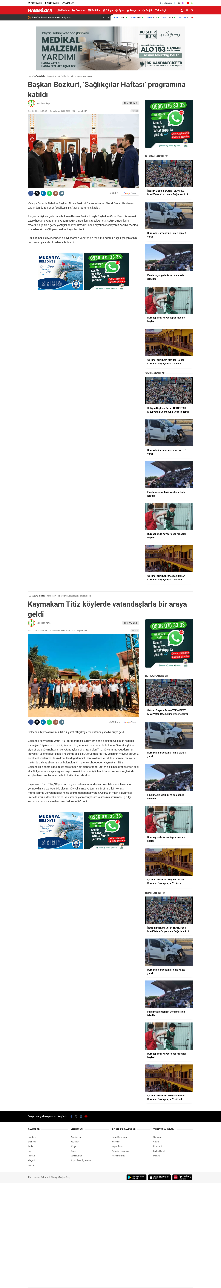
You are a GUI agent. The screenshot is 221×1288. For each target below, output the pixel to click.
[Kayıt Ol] (182, 10)
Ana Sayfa (76, 1137)
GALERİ (36, 3)
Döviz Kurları (76, 1155)
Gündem (65, 10)
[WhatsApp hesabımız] (192, 3)
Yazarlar (75, 1141)
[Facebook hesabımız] (174, 3)
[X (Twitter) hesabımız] (179, 3)
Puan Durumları (119, 1137)
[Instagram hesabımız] (183, 3)
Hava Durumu (118, 1155)
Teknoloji (160, 10)
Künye (74, 1146)
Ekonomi (80, 10)
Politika (95, 10)
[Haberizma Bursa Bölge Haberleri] (40, 13)
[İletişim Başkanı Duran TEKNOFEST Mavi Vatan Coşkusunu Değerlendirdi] (169, 173)
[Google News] (130, 193)
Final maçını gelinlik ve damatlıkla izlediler (51, 17)
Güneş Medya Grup (60, 1177)
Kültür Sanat (159, 1151)
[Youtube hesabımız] (188, 3)
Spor (121, 10)
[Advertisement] (13, 70)
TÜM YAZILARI (130, 103)
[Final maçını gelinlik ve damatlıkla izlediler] (169, 257)
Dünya (109, 10)
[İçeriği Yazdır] (61, 193)
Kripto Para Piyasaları (81, 1160)
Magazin (135, 10)
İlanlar (31, 1146)
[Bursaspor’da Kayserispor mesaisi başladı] (169, 300)
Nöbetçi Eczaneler (120, 1151)
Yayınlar (116, 1141)
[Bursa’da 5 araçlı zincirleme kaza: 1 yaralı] (169, 215)
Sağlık (149, 10)
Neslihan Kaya (44, 103)
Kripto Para (117, 1146)
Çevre (156, 1141)
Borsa (73, 1151)
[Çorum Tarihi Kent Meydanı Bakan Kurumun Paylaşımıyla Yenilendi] (169, 342)
